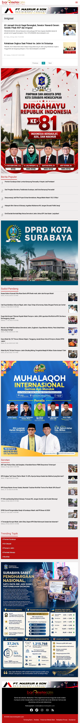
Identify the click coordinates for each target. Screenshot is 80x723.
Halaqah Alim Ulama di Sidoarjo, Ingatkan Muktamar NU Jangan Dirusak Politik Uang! (32, 205)
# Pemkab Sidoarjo (8, 552)
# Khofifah (5, 557)
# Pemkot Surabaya (9, 539)
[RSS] (52, 711)
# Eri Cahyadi (6, 544)
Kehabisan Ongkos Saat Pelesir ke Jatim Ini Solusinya (28, 43)
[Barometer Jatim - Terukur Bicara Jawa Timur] (13, 2)
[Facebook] (31, 711)
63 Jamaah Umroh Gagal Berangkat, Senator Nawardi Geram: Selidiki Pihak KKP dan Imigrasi (31, 26)
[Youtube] (47, 711)
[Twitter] (36, 711)
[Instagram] (42, 711)
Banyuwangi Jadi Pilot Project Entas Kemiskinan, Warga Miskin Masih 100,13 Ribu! (31, 197)
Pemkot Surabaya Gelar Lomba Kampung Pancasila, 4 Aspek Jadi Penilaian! (29, 181)
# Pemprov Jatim (8, 548)
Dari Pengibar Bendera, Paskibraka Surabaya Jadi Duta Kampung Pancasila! (29, 189)
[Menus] (76, 2)
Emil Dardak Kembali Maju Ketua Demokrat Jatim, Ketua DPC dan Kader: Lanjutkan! (32, 213)
